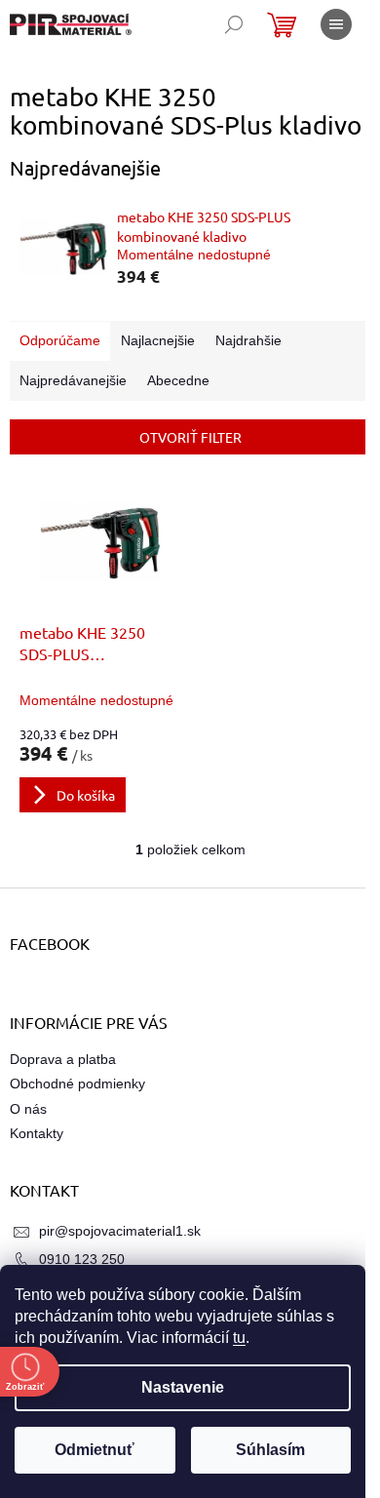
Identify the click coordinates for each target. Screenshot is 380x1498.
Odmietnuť (94, 1449)
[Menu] (336, 24)
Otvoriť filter (190, 437)
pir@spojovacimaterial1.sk (120, 1231)
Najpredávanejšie (73, 380)
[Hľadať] (233, 24)
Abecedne (178, 380)
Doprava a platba (63, 1059)
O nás (28, 1109)
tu (239, 1337)
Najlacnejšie (158, 340)
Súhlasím (270, 1449)
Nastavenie (182, 1387)
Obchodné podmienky (77, 1083)
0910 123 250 (82, 1259)
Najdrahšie (248, 340)
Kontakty (36, 1133)
